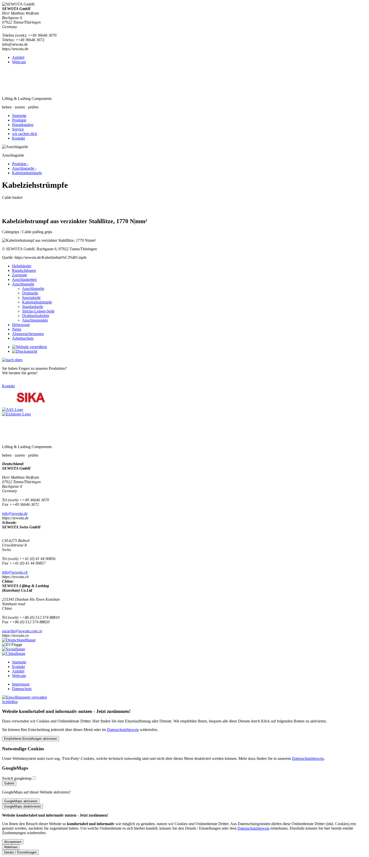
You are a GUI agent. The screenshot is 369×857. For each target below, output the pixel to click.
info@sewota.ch (15, 572)
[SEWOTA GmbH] (38, 90)
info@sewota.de (15, 513)
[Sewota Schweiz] (13, 649)
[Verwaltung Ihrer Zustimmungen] (24, 697)
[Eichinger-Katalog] (16, 414)
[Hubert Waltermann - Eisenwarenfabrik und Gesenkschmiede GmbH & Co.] (31, 405)
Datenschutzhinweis (123, 729)
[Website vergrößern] (29, 347)
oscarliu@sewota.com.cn (22, 631)
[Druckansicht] (24, 351)
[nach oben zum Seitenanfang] (12, 360)
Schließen (10, 702)
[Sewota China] (13, 653)
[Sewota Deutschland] (19, 640)
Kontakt (8, 386)
